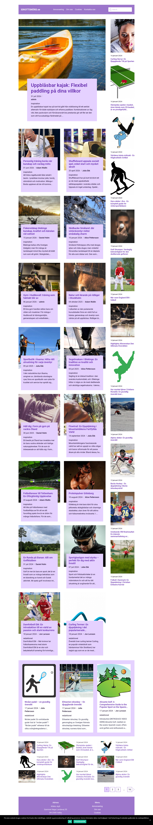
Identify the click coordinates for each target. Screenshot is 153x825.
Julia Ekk (86, 171)
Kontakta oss (89, 9)
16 (129, 789)
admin (33, 99)
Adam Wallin (41, 168)
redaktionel (28, 638)
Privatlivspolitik (80, 821)
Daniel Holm (44, 238)
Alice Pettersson (92, 238)
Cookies (78, 9)
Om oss (69, 9)
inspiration (35, 103)
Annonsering (58, 9)
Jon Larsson (44, 634)
